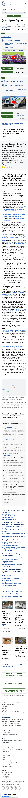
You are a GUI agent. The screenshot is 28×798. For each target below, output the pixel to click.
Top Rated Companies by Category (13, 703)
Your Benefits (6, 732)
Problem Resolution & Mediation (12, 725)
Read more (4, 27)
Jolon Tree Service (7, 517)
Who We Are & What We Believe (12, 740)
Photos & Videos (9, 47)
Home (3, 757)
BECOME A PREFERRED (14, 674)
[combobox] (15, 10)
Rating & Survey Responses (9, 44)
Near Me (4, 706)
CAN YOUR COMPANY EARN (14, 690)
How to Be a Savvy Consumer (11, 723)
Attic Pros (9, 243)
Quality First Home (7, 561)
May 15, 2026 (6, 29)
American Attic (19, 243)
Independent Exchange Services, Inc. (13, 557)
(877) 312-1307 (16, 784)
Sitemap (4, 708)
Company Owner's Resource (11, 748)
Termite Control (6, 575)
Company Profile (9, 46)
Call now (6, 113)
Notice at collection (6, 796)
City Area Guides (7, 766)
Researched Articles (22, 43)
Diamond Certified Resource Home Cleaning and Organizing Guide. (13, 209)
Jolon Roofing (6, 514)
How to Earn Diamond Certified (12, 750)
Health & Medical (7, 761)
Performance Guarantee (9, 734)
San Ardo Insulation (7, 543)
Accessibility (6, 778)
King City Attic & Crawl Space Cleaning (13, 533)
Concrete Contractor (8, 580)
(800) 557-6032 (7, 68)
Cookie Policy (6, 776)
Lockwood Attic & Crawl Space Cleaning (13, 536)
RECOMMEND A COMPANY (14, 683)
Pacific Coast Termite (8, 563)
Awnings (4, 582)
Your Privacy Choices (10, 794)
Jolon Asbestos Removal (9, 519)
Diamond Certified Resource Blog (12, 719)
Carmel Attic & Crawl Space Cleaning (12, 535)
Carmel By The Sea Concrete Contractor (14, 547)
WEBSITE (22, 70)
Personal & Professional (9, 763)
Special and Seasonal (8, 765)
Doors (3, 577)
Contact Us (5, 742)
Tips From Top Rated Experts (11, 721)
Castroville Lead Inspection (10, 545)
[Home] (3, 3)
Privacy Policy (6, 774)
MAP (18, 70)
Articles (4, 727)
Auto (3, 759)
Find (13, 15)
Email (7, 71)
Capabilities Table (21, 44)
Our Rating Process (8, 704)
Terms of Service (7, 772)
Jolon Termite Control (8, 516)
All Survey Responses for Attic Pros (12, 437)
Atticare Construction (12, 439)
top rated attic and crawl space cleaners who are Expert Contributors (14, 214)
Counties (4, 710)
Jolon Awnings (6, 512)
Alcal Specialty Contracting (10, 559)
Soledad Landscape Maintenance (11, 542)
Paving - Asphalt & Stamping (10, 578)
